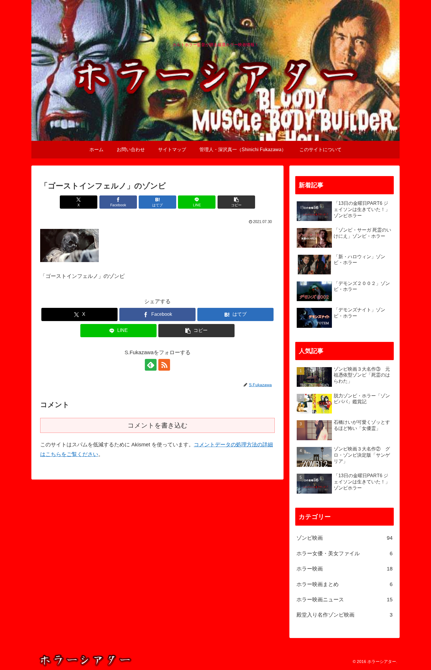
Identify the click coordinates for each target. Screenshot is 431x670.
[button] (236, 202)
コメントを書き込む (158, 425)
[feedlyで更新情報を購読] (151, 365)
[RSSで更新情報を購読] (164, 365)
